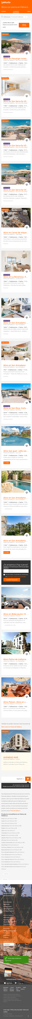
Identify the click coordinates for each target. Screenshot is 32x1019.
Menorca (12, 989)
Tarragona (18, 987)
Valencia (5, 990)
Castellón (12, 990)
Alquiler (8, 835)
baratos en (10, 861)
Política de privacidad (16, 1009)
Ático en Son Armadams (14, 365)
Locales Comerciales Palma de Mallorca (12, 995)
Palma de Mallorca (15, 810)
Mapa (29, 11)
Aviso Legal (6, 1009)
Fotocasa (5, 1016)
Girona (12, 987)
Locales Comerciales (11, 842)
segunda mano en (12, 859)
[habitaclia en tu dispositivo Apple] (8, 983)
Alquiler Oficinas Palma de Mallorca (11, 994)
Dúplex (8, 828)
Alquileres (6, 922)
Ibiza (17, 989)
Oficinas (8, 840)
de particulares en (12, 852)
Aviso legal (10, 576)
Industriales (9, 845)
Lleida (24, 987)
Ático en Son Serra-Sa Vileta (16, 101)
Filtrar (3, 11)
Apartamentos (10, 825)
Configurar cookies (8, 911)
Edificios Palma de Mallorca (9, 997)
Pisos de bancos (7, 924)
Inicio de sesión (7, 902)
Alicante (18, 990)
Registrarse (6, 904)
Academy (5, 937)
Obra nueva (6, 917)
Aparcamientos (10, 849)
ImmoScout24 (19, 1016)
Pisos (7, 818)
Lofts (7, 830)
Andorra (23, 989)
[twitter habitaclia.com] (4, 950)
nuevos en (10, 857)
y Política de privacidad (19, 576)
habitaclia (11, 1016)
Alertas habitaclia (8, 908)
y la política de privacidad (22, 18)
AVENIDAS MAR (10, 757)
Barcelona (5, 987)
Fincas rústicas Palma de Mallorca (11, 999)
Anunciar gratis (7, 906)
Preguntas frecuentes (9, 893)
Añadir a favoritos (26, 53)
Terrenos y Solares (11, 847)
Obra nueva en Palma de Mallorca (11, 727)
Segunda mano (7, 919)
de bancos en (11, 854)
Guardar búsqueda (16, 21)
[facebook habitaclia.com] (8, 950)
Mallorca (5, 989)
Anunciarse (6, 935)
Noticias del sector (8, 895)
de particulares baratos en (15, 864)
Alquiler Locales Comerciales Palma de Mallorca (12, 1001)
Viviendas (8, 833)
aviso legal (13, 18)
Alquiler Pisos (10, 837)
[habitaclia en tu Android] (19, 983)
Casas (7, 821)
